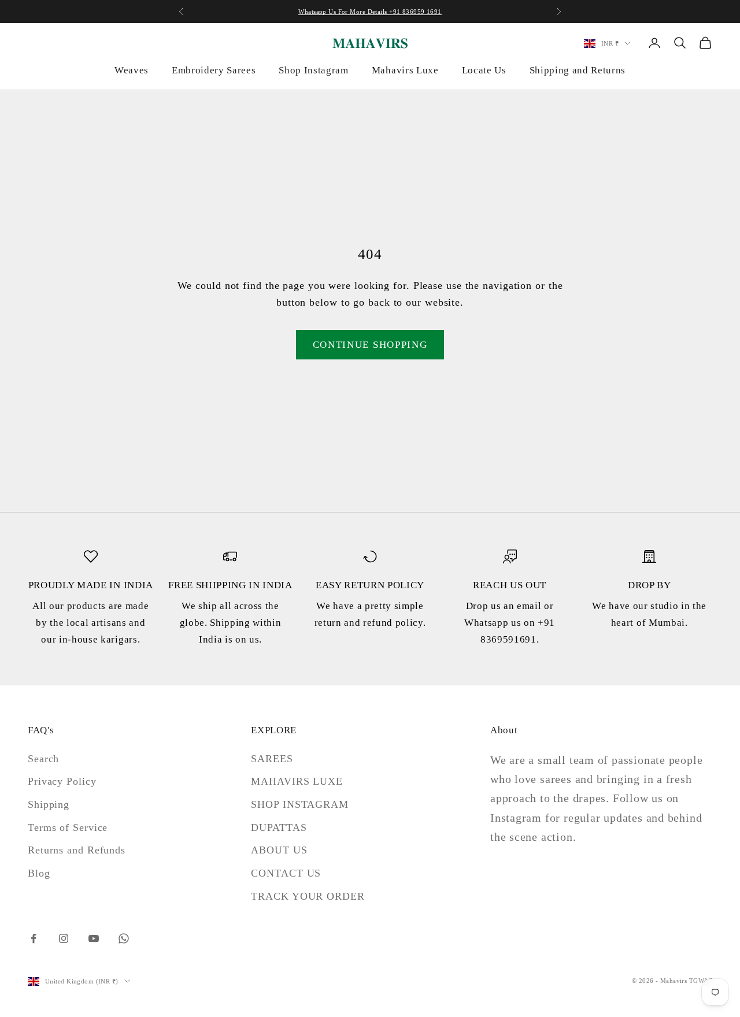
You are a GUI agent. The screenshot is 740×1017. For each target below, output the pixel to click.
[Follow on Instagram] (63, 938)
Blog (39, 873)
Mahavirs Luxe (405, 70)
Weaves (131, 70)
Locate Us (484, 70)
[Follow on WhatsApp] (124, 938)
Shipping (48, 804)
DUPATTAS (278, 827)
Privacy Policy (62, 781)
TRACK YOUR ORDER (307, 896)
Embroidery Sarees (214, 70)
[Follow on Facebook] (33, 938)
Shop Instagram (313, 70)
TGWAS (700, 980)
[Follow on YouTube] (93, 938)
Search (43, 758)
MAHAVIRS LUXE (297, 781)
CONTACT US (286, 873)
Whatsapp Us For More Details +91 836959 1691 (369, 11)
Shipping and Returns (578, 70)
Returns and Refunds (76, 850)
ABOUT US (279, 850)
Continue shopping (370, 344)
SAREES (272, 758)
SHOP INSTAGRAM (300, 804)
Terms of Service (68, 827)
